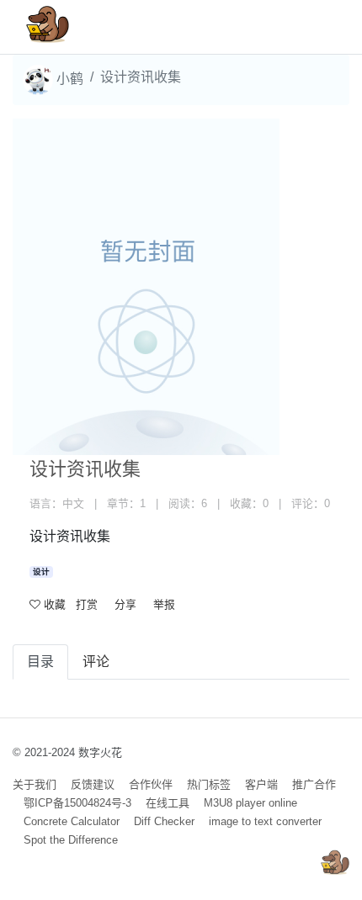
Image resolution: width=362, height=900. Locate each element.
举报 (164, 604)
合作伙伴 (151, 784)
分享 (125, 604)
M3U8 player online (250, 803)
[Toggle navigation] (312, 27)
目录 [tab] (40, 661)
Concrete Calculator (72, 821)
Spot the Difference (71, 840)
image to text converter (265, 821)
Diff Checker (164, 821)
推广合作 (314, 784)
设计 (41, 571)
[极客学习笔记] (47, 27)
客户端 (261, 784)
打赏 (87, 604)
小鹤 (68, 78)
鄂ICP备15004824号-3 (77, 803)
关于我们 (34, 784)
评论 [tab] (96, 661)
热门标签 (209, 784)
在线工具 (167, 803)
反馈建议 (92, 784)
